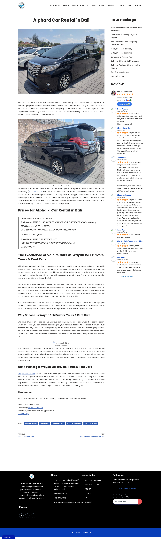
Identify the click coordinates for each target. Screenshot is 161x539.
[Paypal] (21, 515)
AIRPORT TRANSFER (80, 5)
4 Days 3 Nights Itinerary (121, 49)
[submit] (140, 502)
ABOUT (66, 5)
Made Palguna (122, 109)
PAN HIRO (121, 257)
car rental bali (58, 423)
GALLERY (138, 5)
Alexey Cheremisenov (125, 128)
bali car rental (31, 423)
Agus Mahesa (122, 230)
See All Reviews (127, 276)
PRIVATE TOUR (98, 5)
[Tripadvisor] (127, 496)
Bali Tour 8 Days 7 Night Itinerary (125, 61)
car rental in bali (74, 423)
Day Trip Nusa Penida (120, 72)
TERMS (121, 5)
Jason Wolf (121, 157)
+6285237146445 (35, 407)
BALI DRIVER (55, 5)
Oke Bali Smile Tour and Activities (129, 241)
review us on (123, 104)
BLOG (129, 5)
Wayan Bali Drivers (26, 373)
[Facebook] (115, 496)
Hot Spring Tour (117, 76)
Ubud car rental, (36, 191)
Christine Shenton (124, 195)
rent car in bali (91, 423)
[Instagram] (121, 496)
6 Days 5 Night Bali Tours (121, 53)
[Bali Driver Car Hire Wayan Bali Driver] (21, 5)
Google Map (23, 413)
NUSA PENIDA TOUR (127, 488)
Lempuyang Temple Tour (122, 57)
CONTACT (111, 5)
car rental (44, 423)
